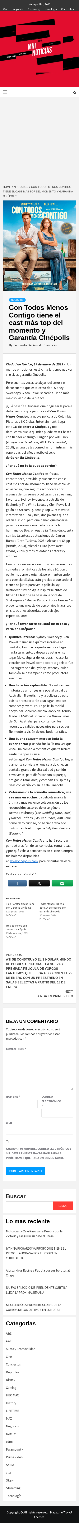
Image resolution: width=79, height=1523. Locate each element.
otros (9, 1442)
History (11, 1403)
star (8, 1472)
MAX (9, 1418)
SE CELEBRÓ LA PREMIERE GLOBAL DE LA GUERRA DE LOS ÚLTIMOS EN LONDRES (33, 1307)
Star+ (10, 1480)
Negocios (18, 8)
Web (9, 1123)
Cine (5, 8)
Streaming (34, 8)
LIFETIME (12, 1411)
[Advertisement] (39, 138)
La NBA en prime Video (54, 994)
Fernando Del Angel (27, 345)
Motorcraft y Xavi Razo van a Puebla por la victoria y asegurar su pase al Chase (34, 1233)
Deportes (12, 1372)
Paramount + (15, 1449)
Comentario (16, 1049)
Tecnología (50, 8)
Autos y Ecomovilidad (20, 1349)
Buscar (16, 1196)
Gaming (11, 1388)
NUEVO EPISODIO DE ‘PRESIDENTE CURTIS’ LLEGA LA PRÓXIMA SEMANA (36, 1290)
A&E (9, 1333)
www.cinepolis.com (24, 861)
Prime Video (14, 1457)
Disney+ (11, 1380)
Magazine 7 (57, 1512)
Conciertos (67, 8)
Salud (10, 1465)
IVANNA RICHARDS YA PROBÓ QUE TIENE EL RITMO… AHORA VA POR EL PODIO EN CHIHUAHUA (36, 1253)
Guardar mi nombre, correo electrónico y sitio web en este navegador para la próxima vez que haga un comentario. (38, 1153)
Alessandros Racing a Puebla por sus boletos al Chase (38, 1272)
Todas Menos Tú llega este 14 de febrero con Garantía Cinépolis (53, 907)
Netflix (11, 1434)
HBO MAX (12, 1395)
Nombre (13, 1096)
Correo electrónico (51, 1101)
